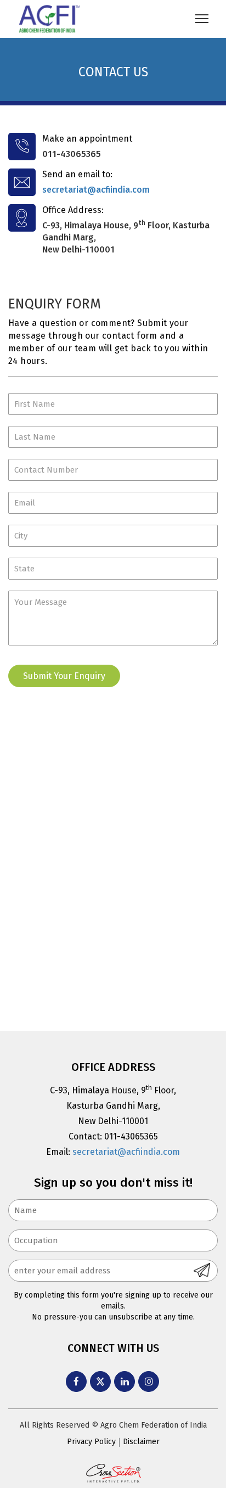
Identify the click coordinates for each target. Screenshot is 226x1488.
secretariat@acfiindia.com (96, 189)
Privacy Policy (91, 1441)
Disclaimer (141, 1441)
